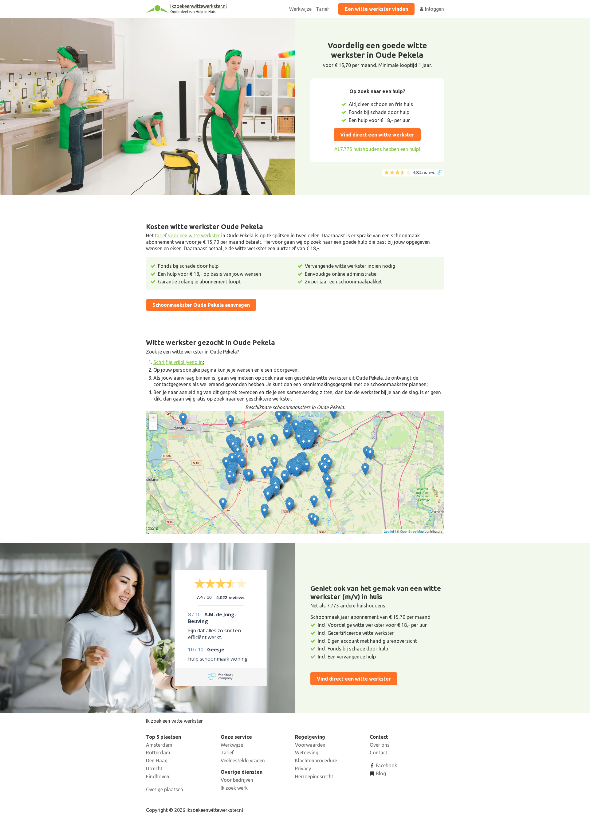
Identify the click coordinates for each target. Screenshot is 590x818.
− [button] (153, 426)
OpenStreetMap (412, 531)
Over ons (380, 745)
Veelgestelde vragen (243, 760)
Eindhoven (157, 776)
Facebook (386, 765)
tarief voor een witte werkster (187, 235)
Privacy (303, 768)
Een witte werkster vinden (376, 9)
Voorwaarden (310, 745)
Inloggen (434, 9)
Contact (378, 752)
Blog (380, 773)
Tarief (322, 9)
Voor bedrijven (237, 780)
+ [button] (153, 417)
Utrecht (154, 768)
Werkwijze (300, 9)
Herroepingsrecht (314, 776)
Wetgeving (306, 752)
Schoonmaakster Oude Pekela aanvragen (201, 305)
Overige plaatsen (164, 789)
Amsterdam (159, 745)
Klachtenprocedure (316, 760)
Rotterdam (158, 752)
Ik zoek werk (234, 788)
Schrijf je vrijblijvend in (178, 362)
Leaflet (389, 531)
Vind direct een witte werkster (377, 134)
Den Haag (156, 760)
